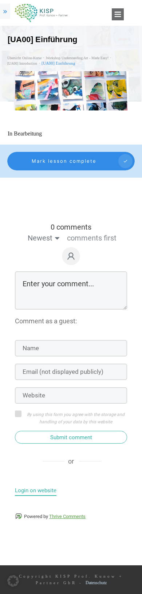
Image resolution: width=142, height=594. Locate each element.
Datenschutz (96, 582)
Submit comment (71, 437)
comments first (92, 238)
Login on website (35, 490)
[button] (13, 581)
